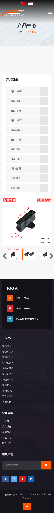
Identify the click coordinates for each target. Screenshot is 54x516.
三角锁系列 (17, 178)
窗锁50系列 (17, 139)
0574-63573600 (22, 298)
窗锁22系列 (17, 91)
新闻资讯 (6, 432)
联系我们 (6, 443)
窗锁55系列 (17, 149)
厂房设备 (6, 426)
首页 (20, 32)
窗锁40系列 (17, 130)
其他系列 (15, 188)
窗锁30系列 (17, 101)
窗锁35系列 (17, 110)
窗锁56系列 (17, 159)
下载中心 (6, 437)
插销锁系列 (17, 168)
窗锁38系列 (17, 120)
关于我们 (6, 421)
